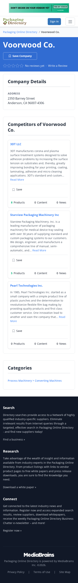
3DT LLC (15, 144)
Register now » (12, 530)
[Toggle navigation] (70, 22)
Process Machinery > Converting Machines (35, 380)
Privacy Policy (16, 572)
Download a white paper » (19, 487)
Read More (17, 179)
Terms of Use (42, 572)
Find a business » (14, 439)
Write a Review (57, 66)
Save (19, 189)
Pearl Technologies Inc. (26, 285)
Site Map (64, 572)
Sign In (54, 21)
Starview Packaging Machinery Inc (34, 215)
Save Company (22, 56)
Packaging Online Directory (20, 32)
